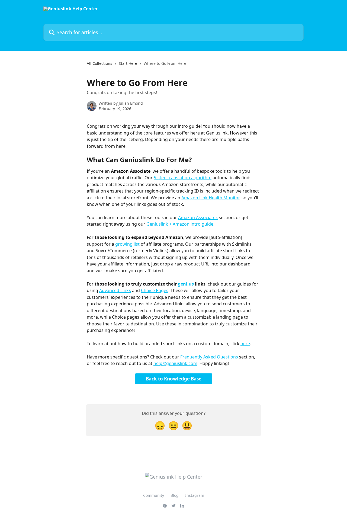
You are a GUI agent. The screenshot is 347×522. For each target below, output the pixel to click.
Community (153, 495)
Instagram (194, 495)
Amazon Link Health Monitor (210, 198)
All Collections (99, 63)
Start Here (128, 63)
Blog (175, 495)
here (245, 344)
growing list (127, 244)
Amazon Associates (198, 217)
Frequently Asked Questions (209, 357)
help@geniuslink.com (175, 363)
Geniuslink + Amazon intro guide (179, 224)
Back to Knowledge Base (173, 379)
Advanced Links (115, 290)
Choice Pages (154, 290)
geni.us (186, 284)
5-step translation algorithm (182, 178)
